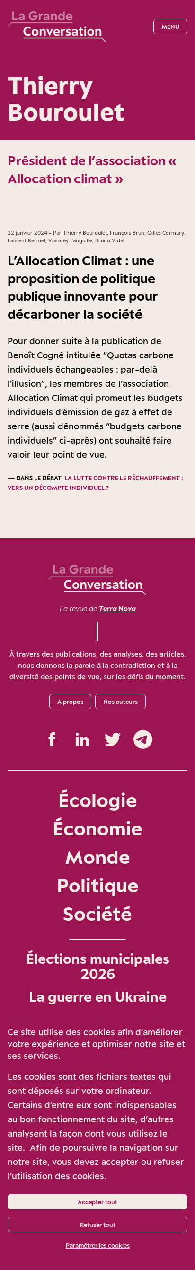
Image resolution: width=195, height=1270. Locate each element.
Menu (170, 26)
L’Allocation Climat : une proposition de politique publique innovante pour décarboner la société (83, 286)
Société (97, 913)
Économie (97, 828)
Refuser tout (97, 1224)
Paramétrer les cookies (98, 1245)
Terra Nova (117, 608)
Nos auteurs (120, 701)
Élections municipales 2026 (97, 966)
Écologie (97, 799)
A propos (70, 701)
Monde (97, 856)
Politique (98, 885)
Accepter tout (97, 1202)
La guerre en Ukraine (98, 996)
